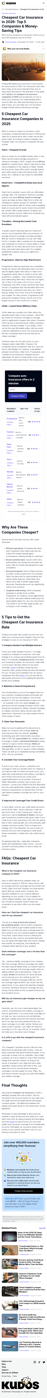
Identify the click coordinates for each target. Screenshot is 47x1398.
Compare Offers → (10, 423)
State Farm (9, 445)
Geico (9, 459)
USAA (9, 499)
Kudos (12, 1122)
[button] (23, 48)
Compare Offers (17, 396)
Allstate (10, 472)
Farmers (10, 432)
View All (42, 1228)
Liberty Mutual (10, 485)
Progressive (12, 419)
